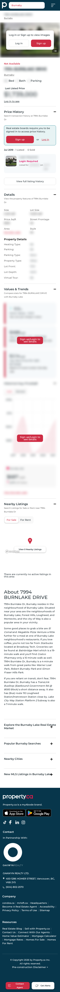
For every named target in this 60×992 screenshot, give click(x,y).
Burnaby (8, 18)
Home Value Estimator (15, 935)
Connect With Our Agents (34, 932)
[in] (24, 822)
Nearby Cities (13, 758)
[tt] (5, 822)
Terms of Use (29, 910)
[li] (17, 822)
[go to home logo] (18, 796)
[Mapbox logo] (12, 551)
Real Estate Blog (12, 928)
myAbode (28, 804)
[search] (27, 5)
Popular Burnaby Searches (22, 743)
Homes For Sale (35, 939)
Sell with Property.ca (37, 928)
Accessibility (47, 906)
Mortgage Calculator (44, 935)
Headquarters (38, 902)
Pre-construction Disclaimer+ (30, 967)
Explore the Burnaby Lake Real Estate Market (30, 726)
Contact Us (9, 932)
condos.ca (8, 902)
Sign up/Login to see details (30, 340)
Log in (19, 43)
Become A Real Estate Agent (19, 906)
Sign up (41, 43)
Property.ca (10, 804)
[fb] (11, 822)
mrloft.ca (22, 902)
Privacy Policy (10, 910)
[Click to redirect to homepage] (4, 5)
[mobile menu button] (55, 5)
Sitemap (45, 910)
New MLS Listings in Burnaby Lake (28, 774)
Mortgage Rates (13, 939)
